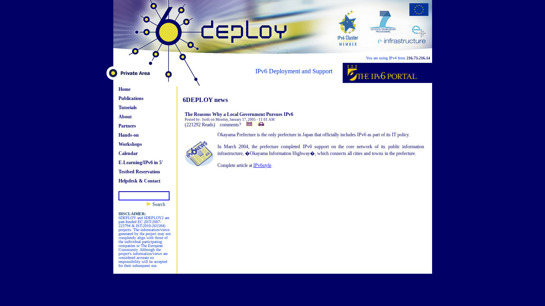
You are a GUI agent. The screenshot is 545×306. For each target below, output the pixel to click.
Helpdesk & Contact (139, 181)
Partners (127, 126)
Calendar (128, 153)
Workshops (130, 144)
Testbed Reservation (139, 172)
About (125, 117)
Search (158, 204)
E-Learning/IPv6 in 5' (140, 162)
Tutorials (127, 107)
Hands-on (128, 135)
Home (124, 89)
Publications (131, 98)
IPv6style (262, 165)
